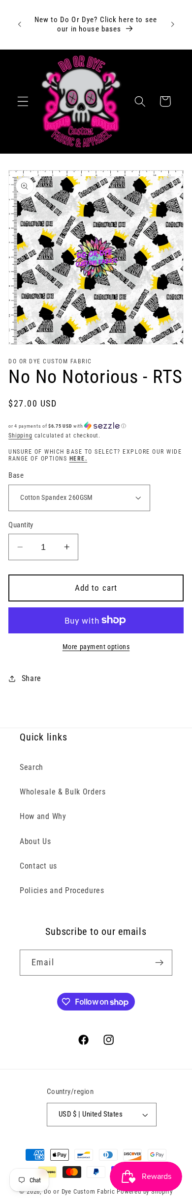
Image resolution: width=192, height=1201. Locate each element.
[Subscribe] (159, 963)
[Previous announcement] (19, 24)
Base (16, 475)
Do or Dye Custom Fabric (79, 1191)
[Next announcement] (173, 24)
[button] (22, 101)
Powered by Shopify (145, 1191)
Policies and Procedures (62, 890)
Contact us (38, 866)
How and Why (43, 816)
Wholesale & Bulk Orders (63, 791)
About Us (35, 841)
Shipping (20, 435)
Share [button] (31, 678)
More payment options (96, 647)
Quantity (20, 524)
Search (31, 767)
